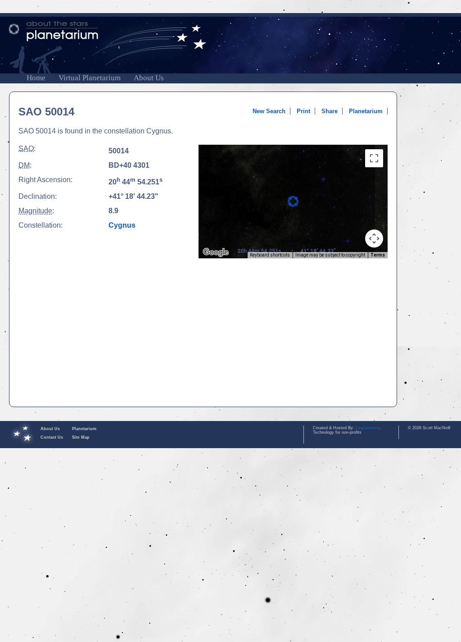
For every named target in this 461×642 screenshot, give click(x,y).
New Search (269, 111)
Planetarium (366, 111)
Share (329, 111)
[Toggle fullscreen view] (374, 158)
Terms (378, 254)
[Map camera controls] (374, 238)
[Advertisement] (293, 333)
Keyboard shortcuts (270, 254)
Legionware (368, 428)
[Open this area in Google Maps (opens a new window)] (215, 252)
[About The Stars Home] (230, 31)
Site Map (81, 437)
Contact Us (52, 437)
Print (303, 111)
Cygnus (122, 225)
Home (36, 77)
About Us (149, 77)
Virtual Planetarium (90, 77)
